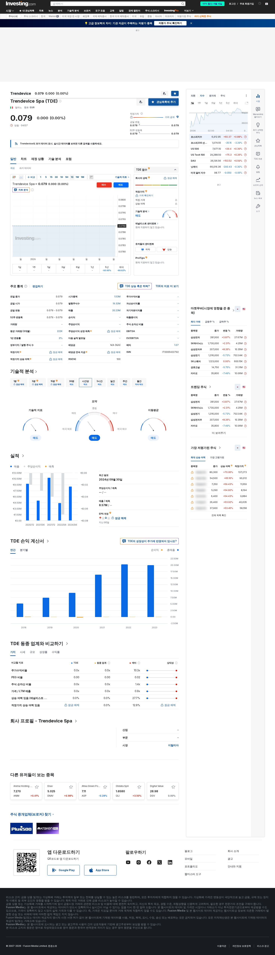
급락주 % (224, 321)
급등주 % (210, 321)
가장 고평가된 (217, 457)
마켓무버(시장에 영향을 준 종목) (210, 310)
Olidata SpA (122, 786)
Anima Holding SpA (23, 786)
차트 (24, 159)
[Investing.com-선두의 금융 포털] (21, 3)
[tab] (18, 382)
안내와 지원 (235, 866)
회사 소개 (233, 851)
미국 (134, 16)
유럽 (142, 16)
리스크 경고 (263, 946)
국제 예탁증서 (100, 16)
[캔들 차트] (14, 177)
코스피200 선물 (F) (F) (202, 142)
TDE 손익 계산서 (27, 541)
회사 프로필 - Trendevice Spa (41, 721)
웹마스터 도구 (193, 874)
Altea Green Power (92, 786)
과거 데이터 (25, 168)
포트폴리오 (191, 866)
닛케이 (194, 166)
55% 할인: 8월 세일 (212, 3)
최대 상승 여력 (198, 457)
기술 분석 (54, 159)
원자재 (212, 95)
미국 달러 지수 (198, 172)
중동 (149, 16)
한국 (43, 16)
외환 (193, 95)
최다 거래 (195, 321)
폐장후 (86, 16)
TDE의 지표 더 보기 (167, 286)
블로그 (188, 851)
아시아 (158, 16)
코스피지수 (196, 136)
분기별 (24, 549)
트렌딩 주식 (199, 387)
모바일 (188, 858)
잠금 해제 (73, 705)
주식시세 (13, 16)
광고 (230, 858)
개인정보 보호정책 (241, 946)
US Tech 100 (198, 154)
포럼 (69, 159)
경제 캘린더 (134, 10)
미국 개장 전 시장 (71, 16)
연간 (13, 549)
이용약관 (221, 946)
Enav (50, 786)
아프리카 (169, 16)
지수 (202, 95)
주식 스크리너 (152, 10)
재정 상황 (37, 159)
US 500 (195, 148)
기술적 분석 (22, 371)
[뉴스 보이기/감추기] (91, 177)
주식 (223, 95)
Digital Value (157, 786)
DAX (193, 160)
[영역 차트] (21, 177)
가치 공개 (170, 117)
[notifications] (260, 3)
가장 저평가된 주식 (203, 448)
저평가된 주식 (184, 16)
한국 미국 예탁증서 (119, 16)
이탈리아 (173, 745)
